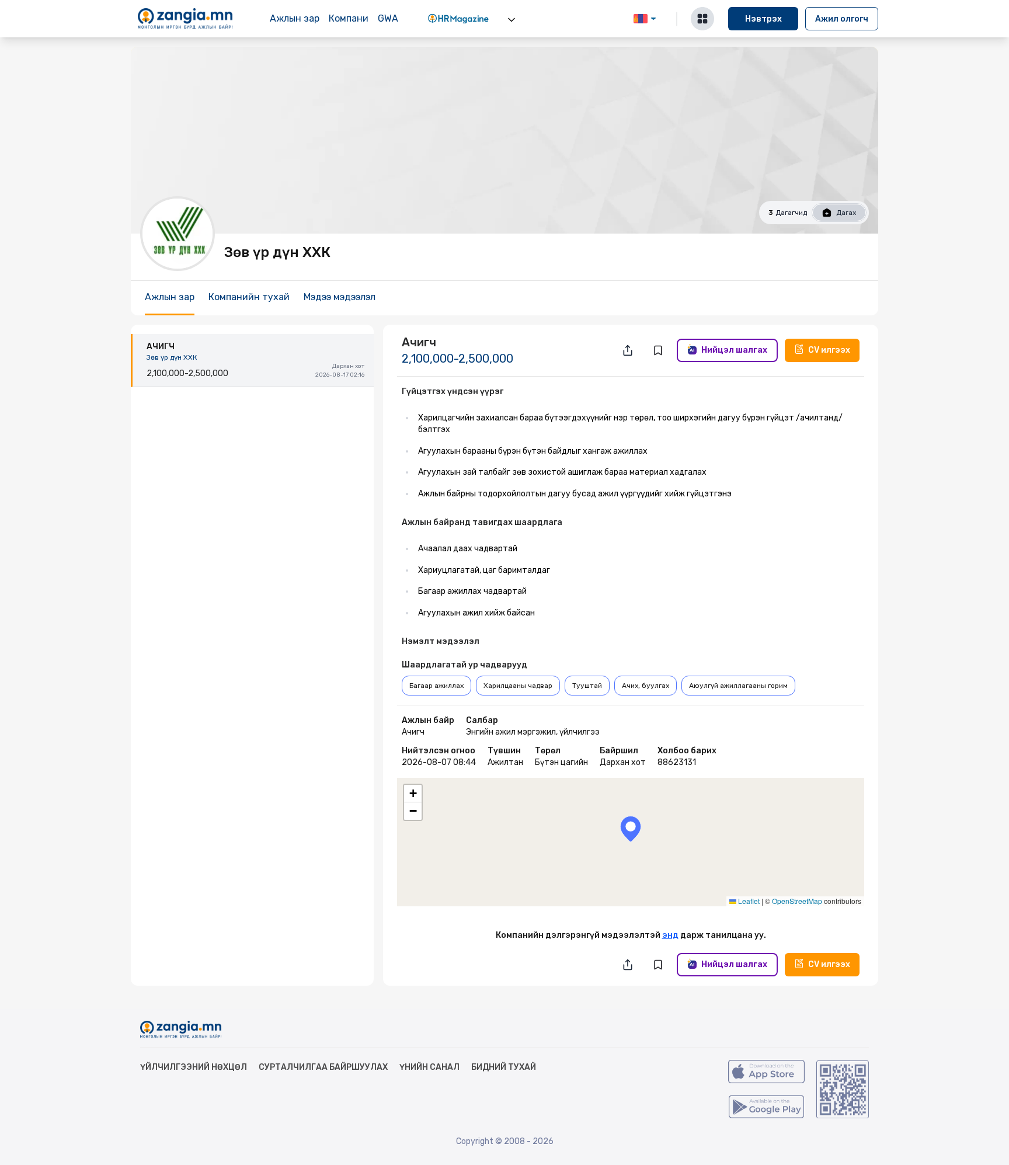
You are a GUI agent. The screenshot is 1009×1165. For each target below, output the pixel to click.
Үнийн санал (429, 1067)
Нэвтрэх (763, 19)
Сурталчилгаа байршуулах (323, 1067)
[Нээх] (511, 20)
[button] (630, 829)
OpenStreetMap (797, 901)
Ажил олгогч (841, 19)
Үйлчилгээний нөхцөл (193, 1067)
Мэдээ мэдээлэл (339, 296)
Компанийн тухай (249, 296)
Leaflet (748, 901)
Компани (348, 18)
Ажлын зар (294, 18)
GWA (388, 18)
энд (670, 935)
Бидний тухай (503, 1067)
